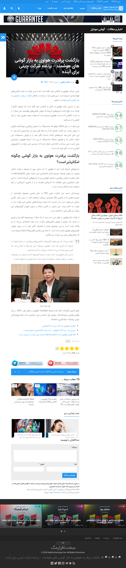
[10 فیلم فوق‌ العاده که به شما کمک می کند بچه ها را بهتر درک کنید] (28, 428)
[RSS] (73, 563)
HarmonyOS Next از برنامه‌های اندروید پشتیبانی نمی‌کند (24, 402)
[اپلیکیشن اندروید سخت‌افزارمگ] (70, 563)
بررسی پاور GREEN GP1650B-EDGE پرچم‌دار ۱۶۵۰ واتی (103, 115)
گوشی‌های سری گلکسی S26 (83, 1)
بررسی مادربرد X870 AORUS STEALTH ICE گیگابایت (103, 140)
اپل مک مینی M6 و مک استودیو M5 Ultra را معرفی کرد (100, 88)
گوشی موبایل (97, 29)
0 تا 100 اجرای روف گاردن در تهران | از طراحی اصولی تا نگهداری (99, 242)
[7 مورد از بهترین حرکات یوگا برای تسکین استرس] (116, 252)
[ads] (63, 19)
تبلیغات (97, 538)
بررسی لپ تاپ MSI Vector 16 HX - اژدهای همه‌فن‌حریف (101, 165)
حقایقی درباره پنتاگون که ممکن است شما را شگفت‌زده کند (99, 232)
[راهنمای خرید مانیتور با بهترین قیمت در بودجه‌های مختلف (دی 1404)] (105, 516)
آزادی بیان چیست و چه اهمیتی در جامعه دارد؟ (101, 261)
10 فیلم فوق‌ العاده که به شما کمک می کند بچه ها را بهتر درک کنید (28, 436)
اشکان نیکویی (65, 82)
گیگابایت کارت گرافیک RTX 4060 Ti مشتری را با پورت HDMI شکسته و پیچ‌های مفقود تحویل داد (100, 51)
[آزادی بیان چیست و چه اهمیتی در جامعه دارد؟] (116, 261)
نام (75, 464)
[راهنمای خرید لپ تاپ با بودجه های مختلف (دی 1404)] (63, 516)
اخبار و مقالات (96, 8)
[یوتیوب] (63, 363)
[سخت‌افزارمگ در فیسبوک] (59, 563)
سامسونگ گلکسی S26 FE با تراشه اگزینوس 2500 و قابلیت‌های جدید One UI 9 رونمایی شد (46, 372)
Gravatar (56, 492)
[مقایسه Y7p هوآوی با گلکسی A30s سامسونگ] (45, 389)
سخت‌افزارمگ (117, 538)
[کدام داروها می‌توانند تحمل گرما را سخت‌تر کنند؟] (62, 428)
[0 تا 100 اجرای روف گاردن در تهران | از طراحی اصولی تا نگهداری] (116, 242)
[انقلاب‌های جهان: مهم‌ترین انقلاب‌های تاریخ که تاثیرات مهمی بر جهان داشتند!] (105, 203)
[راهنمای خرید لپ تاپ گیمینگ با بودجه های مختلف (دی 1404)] (21, 516)
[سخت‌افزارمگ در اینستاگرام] (63, 563)
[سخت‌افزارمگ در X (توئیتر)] (55, 563)
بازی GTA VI (115, 1)
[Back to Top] (63, 543)
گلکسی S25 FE (102, 1)
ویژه (39, 8)
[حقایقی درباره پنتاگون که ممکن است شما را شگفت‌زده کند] (116, 232)
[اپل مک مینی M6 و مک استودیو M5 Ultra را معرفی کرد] (117, 89)
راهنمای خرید (68, 8)
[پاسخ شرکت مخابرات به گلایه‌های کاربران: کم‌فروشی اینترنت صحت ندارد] (117, 76)
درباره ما (106, 538)
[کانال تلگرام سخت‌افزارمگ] (66, 563)
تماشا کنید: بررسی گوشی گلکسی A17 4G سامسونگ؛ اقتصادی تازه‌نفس (101, 153)
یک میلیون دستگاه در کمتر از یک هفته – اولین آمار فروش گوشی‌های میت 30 (69, 402)
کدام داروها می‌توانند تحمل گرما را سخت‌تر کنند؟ (62, 436)
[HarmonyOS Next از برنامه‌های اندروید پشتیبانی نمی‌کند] (22, 389)
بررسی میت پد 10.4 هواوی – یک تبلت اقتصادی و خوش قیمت (49, 330)
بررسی (82, 8)
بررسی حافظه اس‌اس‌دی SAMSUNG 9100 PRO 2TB (101, 128)
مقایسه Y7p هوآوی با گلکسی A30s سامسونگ (48, 400)
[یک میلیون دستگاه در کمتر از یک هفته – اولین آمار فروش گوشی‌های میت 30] (68, 389)
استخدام (88, 538)
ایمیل (41, 464)
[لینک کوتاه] (42, 82)
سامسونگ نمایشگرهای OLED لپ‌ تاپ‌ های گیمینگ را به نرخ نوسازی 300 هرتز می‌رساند (100, 64)
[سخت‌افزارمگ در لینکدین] (52, 563)
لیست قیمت (52, 8)
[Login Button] (4, 8)
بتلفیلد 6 (55, 1)
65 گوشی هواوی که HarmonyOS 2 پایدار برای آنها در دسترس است (47, 334)
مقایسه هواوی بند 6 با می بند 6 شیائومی (59, 326)
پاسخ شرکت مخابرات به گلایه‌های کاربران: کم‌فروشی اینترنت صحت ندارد (99, 76)
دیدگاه (74, 447)
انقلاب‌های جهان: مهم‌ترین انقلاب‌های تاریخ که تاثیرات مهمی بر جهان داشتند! (106, 217)
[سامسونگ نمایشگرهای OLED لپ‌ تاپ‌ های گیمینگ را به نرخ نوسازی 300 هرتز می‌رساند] (117, 64)
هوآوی (68, 341)
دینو (47, 1)
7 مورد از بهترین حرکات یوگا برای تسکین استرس (99, 252)
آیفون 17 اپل (66, 1)
